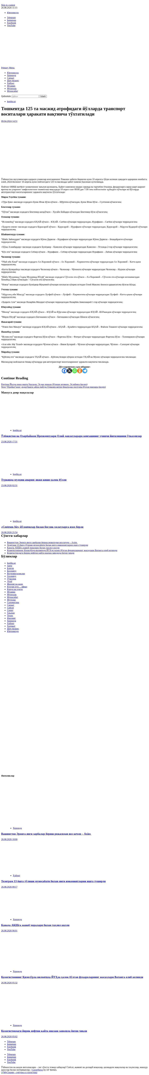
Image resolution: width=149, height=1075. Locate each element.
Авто (9, 565)
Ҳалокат (11, 626)
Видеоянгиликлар (16, 573)
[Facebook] (64, 370)
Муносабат (12, 91)
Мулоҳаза (11, 88)
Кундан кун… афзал (17, 586)
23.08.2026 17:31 (9, 441)
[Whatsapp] (74, 370)
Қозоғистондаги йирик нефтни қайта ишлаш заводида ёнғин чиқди (40, 553)
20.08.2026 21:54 (9, 532)
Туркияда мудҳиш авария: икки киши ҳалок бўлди (33, 479)
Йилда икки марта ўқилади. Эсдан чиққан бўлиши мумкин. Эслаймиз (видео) (44, 384)
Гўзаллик (11, 579)
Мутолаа (11, 600)
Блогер (10, 568)
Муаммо (11, 86)
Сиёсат (10, 607)
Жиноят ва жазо (15, 584)
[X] (69, 370)
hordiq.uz (11, 101)
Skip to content (8, 5)
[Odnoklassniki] (79, 370)
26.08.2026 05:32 (9, 982)
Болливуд (11, 571)
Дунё (9, 581)
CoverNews (37, 1070)
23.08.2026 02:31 (9, 485)
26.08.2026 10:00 (9, 839)
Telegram (11, 1041)
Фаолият (11, 618)
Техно (10, 615)
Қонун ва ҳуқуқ (15, 589)
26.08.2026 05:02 (9, 1036)
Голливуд (11, 576)
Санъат (10, 78)
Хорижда (11, 75)
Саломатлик (13, 602)
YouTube (11, 1049)
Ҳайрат (10, 83)
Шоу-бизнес (13, 80)
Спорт (10, 610)
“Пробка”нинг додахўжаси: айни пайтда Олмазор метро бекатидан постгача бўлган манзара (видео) (53, 387)
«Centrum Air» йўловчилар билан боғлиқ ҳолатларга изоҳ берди (42, 526)
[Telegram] (84, 370)
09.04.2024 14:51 (9, 121)
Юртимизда (13, 12)
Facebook (11, 1047)
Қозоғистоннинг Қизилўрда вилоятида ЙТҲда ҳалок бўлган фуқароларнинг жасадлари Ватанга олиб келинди (62, 550)
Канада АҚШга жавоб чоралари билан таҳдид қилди (33, 547)
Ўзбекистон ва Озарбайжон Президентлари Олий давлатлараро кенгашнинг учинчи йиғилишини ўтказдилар (71, 435)
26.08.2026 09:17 (9, 887)
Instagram (11, 1044)
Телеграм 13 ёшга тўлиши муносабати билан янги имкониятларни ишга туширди (47, 545)
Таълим (11, 613)
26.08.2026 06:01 (9, 930)
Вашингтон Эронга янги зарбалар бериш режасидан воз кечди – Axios (42, 542)
